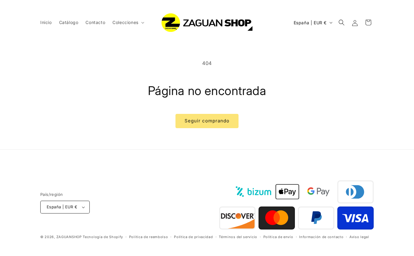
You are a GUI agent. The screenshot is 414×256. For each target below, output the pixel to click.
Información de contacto (321, 237)
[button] (128, 22)
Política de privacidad (193, 237)
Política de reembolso (148, 237)
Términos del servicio (238, 237)
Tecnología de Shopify (103, 237)
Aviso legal (359, 237)
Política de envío (278, 237)
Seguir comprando (207, 121)
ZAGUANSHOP (69, 237)
